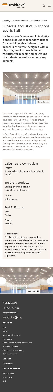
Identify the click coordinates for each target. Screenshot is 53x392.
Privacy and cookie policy (13, 350)
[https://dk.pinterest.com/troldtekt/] (12, 317)
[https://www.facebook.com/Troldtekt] (8, 317)
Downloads (7, 377)
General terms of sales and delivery (17, 342)
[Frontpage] (13, 5)
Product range (8, 373)
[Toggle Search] (43, 5)
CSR (4, 327)
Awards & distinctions (11, 335)
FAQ (4, 381)
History (5, 331)
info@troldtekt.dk (10, 312)
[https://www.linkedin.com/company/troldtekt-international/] (20, 317)
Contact (7, 358)
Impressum (7, 339)
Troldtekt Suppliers (10, 346)
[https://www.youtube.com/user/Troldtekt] (16, 317)
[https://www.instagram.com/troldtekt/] (4, 317)
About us (7, 322)
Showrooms (8, 363)
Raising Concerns (10, 354)
